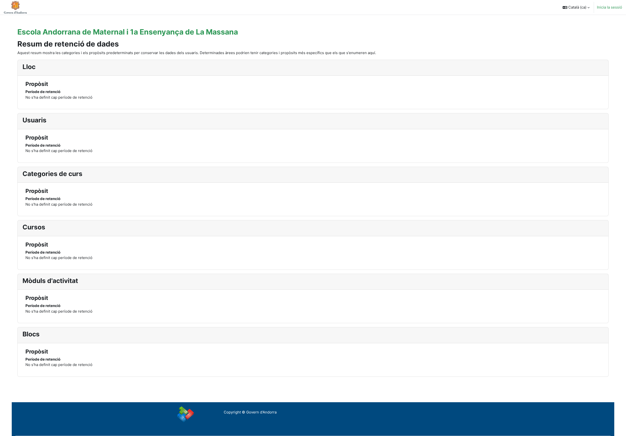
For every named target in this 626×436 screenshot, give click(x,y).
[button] (576, 7)
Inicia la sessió (609, 7)
